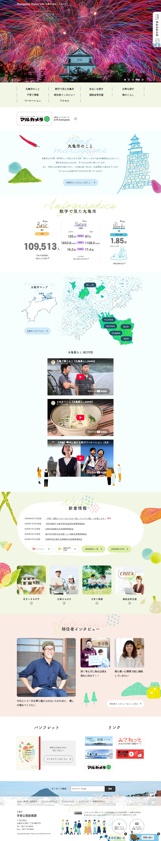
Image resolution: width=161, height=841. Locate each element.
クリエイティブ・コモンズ (93, 815)
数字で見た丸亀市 (64, 89)
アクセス (64, 100)
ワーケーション (33, 100)
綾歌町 (126, 339)
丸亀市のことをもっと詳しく (78, 183)
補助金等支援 (96, 95)
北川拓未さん (112, 812)
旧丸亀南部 (115, 333)
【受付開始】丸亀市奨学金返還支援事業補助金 (65, 524)
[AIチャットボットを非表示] (158, 834)
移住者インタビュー (64, 95)
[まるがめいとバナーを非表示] (125, 834)
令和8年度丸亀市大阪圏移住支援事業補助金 (63, 539)
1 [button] (125, 80)
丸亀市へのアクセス (35, 331)
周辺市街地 (110, 326)
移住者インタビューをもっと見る (124, 704)
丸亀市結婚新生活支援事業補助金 (59, 529)
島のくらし (128, 95)
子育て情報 (33, 95)
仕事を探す (128, 89)
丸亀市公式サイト (99, 801)
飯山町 (126, 327)
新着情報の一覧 (91, 549)
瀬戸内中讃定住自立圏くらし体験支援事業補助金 (66, 534)
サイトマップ (84, 801)
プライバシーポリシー (49, 801)
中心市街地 (108, 320)
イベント (40, 549)
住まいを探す (96, 89)
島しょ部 (90, 285)
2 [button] (129, 80)
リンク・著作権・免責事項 (27, 801)
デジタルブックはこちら (57, 759)
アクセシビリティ (68, 801)
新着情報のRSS (118, 549)
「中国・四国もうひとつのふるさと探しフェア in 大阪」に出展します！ (75, 519)
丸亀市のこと (33, 89)
